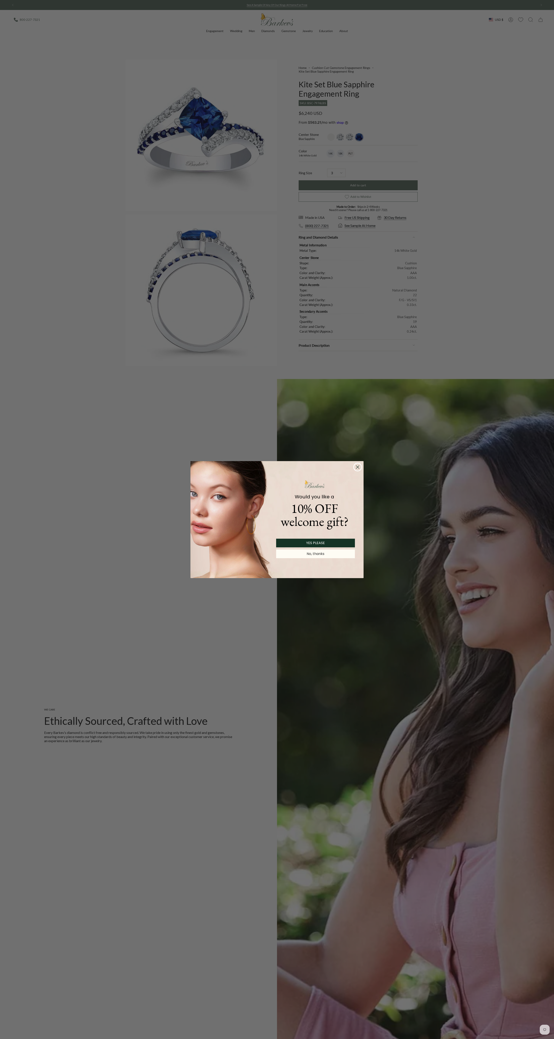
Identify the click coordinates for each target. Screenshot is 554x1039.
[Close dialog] (357, 467)
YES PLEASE (315, 542)
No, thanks (315, 553)
